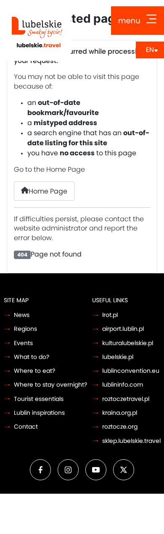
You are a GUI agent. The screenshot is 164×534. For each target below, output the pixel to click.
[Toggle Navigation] (137, 20)
